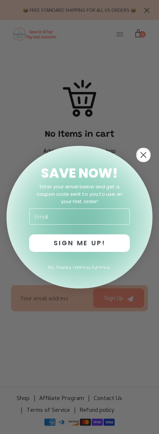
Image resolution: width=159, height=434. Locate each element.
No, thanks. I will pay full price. (79, 267)
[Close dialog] (143, 154)
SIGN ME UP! (79, 242)
